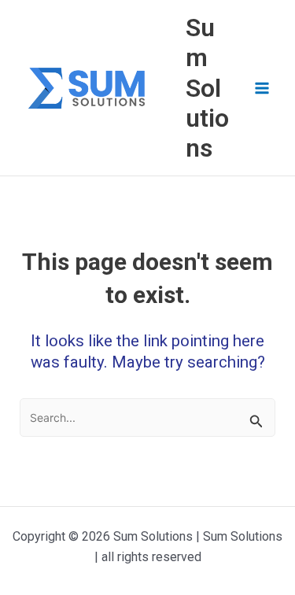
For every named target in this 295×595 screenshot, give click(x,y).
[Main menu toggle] (262, 88)
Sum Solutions (207, 88)
